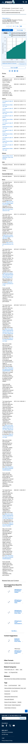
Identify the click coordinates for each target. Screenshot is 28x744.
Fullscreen (21, 64)
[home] (8, 2)
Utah (21, 669)
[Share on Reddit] (15, 71)
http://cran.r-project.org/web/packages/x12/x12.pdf (7, 203)
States (5, 672)
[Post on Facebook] (12, 71)
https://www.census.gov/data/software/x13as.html (7, 524)
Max (17, 26)
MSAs (17, 669)
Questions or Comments (7, 732)
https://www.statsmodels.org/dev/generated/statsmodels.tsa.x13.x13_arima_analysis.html (7, 332)
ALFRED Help (5, 734)
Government (7, 691)
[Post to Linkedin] (17, 71)
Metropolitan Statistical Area (10, 696)
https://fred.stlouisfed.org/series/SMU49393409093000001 (7, 369)
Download (19, 30)
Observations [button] (5, 18)
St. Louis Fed (14, 691)
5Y (10, 26)
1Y (7, 26)
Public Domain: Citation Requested (12, 705)
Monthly (19, 702)
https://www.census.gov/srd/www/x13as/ (7, 244)
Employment (7, 694)
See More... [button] (14, 631)
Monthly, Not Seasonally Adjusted (12, 663)
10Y (14, 26)
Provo (5, 685)
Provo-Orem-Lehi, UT (9, 669)
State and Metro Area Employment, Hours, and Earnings (7, 157)
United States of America (10, 708)
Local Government (13, 685)
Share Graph (13, 67)
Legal (3, 738)
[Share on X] (9, 71)
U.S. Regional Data (13, 672)
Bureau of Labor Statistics (10, 702)
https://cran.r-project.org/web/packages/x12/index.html (7, 237)
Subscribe (22, 718)
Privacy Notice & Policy (7, 740)
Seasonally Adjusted (9, 699)
